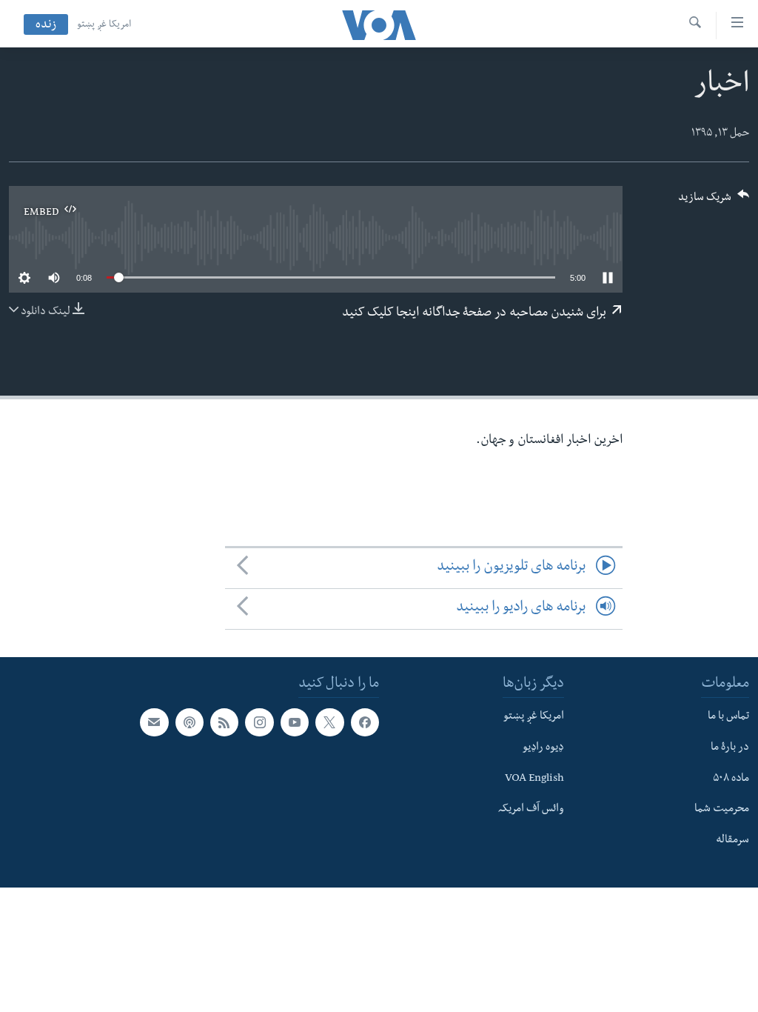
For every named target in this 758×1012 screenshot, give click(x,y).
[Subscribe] (154, 722)
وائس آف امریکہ (531, 809)
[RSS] (224, 722)
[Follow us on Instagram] (259, 722)
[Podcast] (189, 722)
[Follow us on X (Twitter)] (329, 722)
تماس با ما (728, 717)
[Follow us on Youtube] (295, 722)
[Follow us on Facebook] (365, 722)
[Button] (713, 202)
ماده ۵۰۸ (731, 778)
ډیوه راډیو (543, 748)
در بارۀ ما (730, 748)
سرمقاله (732, 841)
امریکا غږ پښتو (104, 25)
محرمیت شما (721, 809)
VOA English (534, 778)
